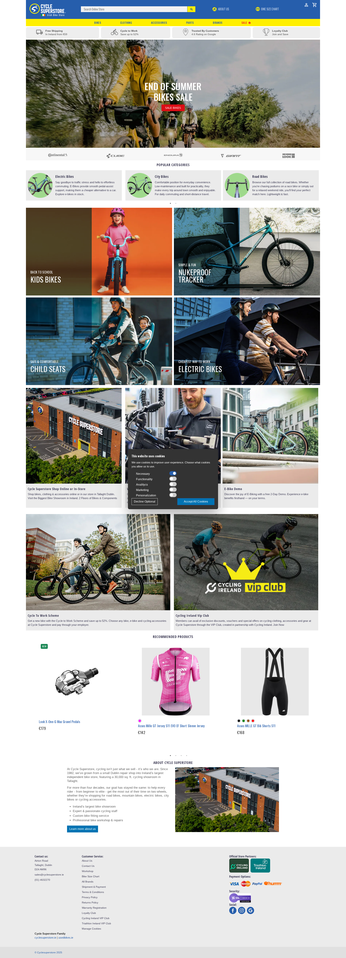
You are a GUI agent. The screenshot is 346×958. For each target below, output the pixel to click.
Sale (246, 23)
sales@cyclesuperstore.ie (49, 874)
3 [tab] (181, 755)
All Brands (87, 881)
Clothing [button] (126, 23)
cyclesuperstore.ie (45, 937)
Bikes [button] (97, 23)
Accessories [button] (159, 23)
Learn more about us (82, 828)
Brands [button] (217, 23)
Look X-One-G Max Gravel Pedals (59, 721)
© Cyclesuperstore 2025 (48, 952)
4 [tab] (186, 755)
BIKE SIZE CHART (270, 9)
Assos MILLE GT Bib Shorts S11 (256, 725)
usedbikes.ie (65, 937)
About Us (223, 9)
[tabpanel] (74, 185)
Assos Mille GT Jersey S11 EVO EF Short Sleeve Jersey (171, 725)
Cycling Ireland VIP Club (95, 918)
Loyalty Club (89, 913)
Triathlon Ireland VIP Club (96, 923)
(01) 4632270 (42, 879)
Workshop (87, 871)
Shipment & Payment (94, 886)
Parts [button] (190, 23)
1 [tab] (170, 203)
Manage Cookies (91, 928)
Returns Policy (90, 902)
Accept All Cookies (196, 501)
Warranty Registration (94, 907)
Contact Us (88, 865)
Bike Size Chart (90, 876)
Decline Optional (144, 501)
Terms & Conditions (93, 892)
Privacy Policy (89, 897)
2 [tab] (176, 203)
